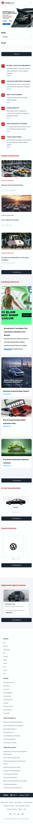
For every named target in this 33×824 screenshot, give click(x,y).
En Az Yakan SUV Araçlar (10, 777)
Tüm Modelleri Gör (16, 518)
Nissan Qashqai (7, 710)
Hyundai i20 (6, 713)
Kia (4, 653)
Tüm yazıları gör (16, 272)
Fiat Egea (5, 703)
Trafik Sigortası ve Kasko (9, 742)
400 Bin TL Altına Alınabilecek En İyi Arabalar (15, 781)
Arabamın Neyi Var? (8, 732)
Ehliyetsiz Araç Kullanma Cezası (11, 767)
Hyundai (5, 656)
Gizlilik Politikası (12, 809)
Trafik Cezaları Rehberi (9, 739)
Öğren (8, 102)
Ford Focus (6, 689)
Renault (5, 646)
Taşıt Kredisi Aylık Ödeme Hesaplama (13, 725)
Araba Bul (16, 54)
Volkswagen (6, 649)
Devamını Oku (8, 349)
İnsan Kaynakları (27, 802)
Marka (3, 33)
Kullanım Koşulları (9, 806)
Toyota (5, 670)
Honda (5, 663)
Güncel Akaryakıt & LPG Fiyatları (11, 736)
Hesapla (9, 75)
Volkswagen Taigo (10, 604)
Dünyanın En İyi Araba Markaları (11, 770)
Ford (4, 666)
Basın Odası (18, 802)
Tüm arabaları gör (16, 620)
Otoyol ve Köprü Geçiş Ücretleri (11, 757)
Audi (4, 673)
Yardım (20, 809)
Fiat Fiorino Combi (8, 706)
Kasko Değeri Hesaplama (10, 729)
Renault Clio (6, 686)
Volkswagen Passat (8, 682)
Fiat (4, 643)
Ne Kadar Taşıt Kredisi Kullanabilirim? (13, 722)
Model (3, 43)
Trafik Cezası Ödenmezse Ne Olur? (12, 787)
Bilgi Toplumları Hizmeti (22, 806)
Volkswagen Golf (7, 699)
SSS (25, 809)
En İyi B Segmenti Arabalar (10, 774)
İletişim (11, 802)
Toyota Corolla (7, 696)
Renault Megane (7, 692)
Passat (15, 507)
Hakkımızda (4, 802)
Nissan (5, 660)
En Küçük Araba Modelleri (10, 784)
